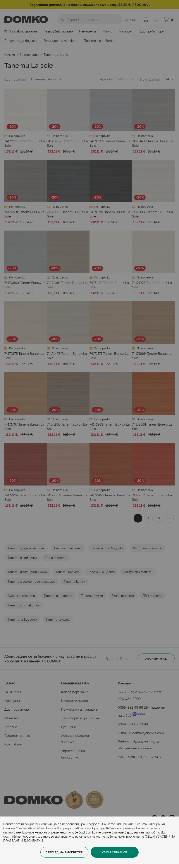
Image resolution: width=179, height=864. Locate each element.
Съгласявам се (114, 852)
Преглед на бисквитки (64, 852)
